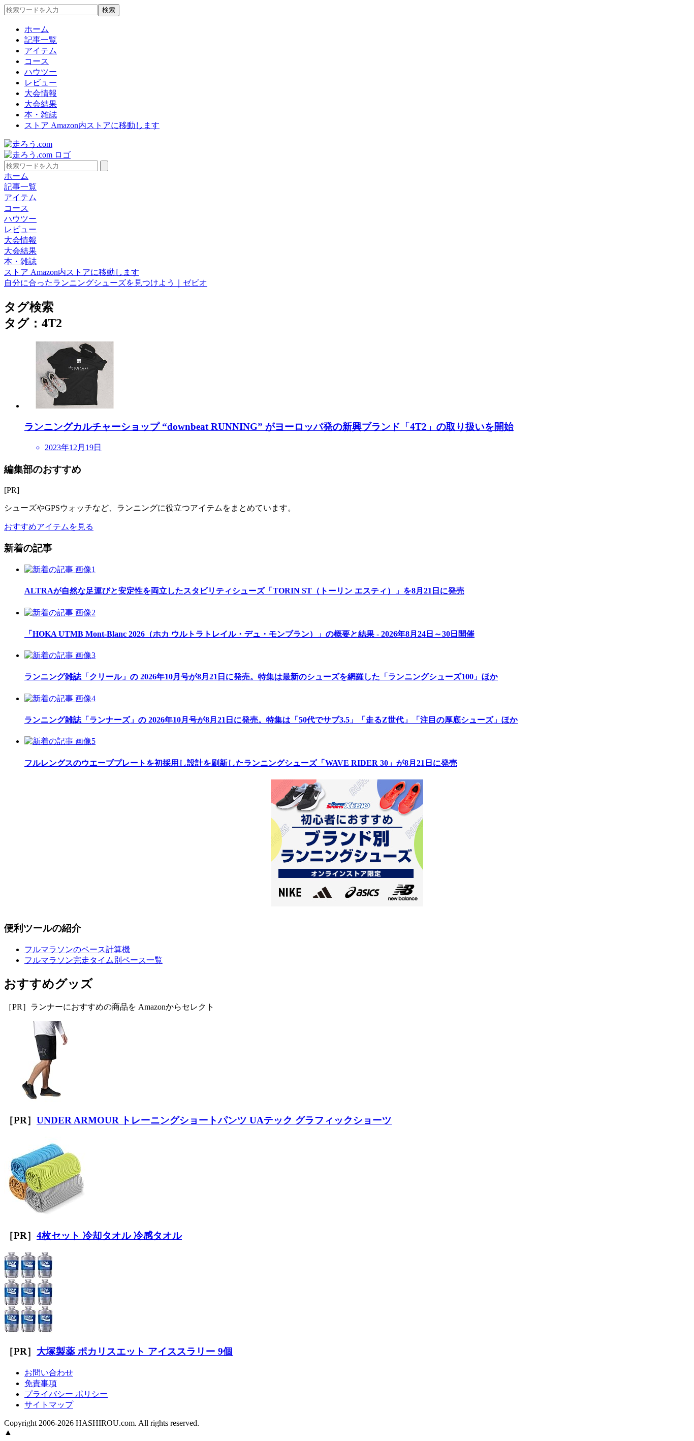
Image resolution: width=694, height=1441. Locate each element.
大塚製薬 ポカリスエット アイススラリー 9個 (135, 1351)
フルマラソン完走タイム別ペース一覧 (93, 960)
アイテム (40, 50)
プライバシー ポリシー (66, 1394)
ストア (92, 125)
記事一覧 (40, 40)
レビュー (40, 82)
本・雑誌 (40, 114)
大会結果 (40, 104)
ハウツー (40, 72)
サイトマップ (48, 1404)
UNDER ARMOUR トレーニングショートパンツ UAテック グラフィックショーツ (214, 1120)
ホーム (36, 29)
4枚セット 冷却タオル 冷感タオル (109, 1235)
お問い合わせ (48, 1372)
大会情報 (40, 93)
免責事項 (40, 1383)
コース (36, 61)
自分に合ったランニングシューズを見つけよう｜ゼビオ (105, 282)
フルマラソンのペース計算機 (77, 949)
